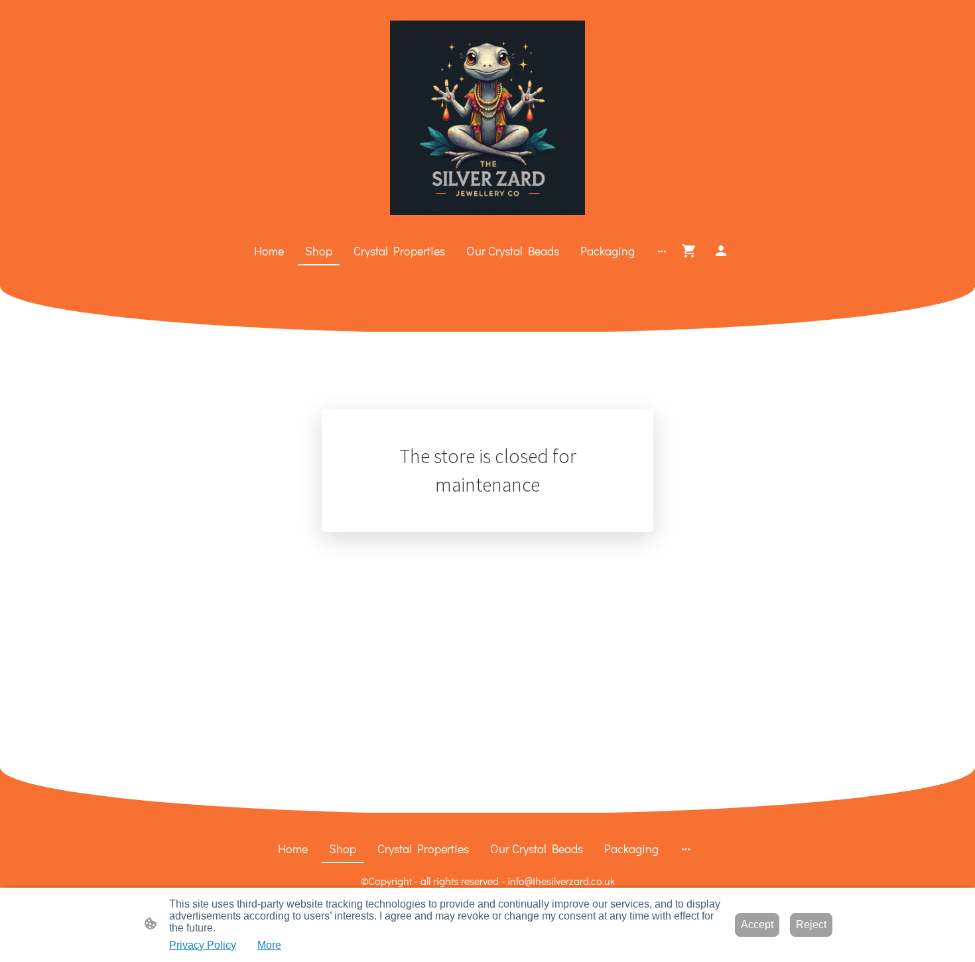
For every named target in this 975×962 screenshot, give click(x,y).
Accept (757, 924)
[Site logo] (487, 118)
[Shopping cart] (691, 251)
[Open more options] (662, 251)
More (269, 945)
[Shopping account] (721, 251)
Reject (811, 924)
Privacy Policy (202, 945)
